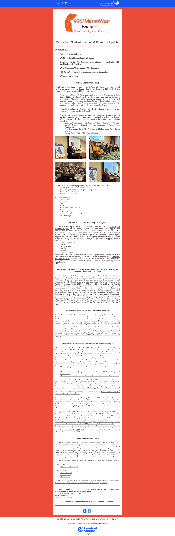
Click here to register (74, 298)
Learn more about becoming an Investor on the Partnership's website (81, 483)
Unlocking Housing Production (92, 362)
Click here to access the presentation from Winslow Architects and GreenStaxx (89, 376)
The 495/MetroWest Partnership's (97, 331)
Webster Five (65, 477)
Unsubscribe (72, 523)
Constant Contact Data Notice (97, 523)
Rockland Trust (65, 475)
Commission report (111, 362)
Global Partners (66, 473)
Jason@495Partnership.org (65, 497)
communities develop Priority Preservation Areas (73, 422)
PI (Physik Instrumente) (69, 467)
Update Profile (82, 523)
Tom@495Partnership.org (82, 430)
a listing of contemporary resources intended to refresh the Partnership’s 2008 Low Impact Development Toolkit (87, 423)
